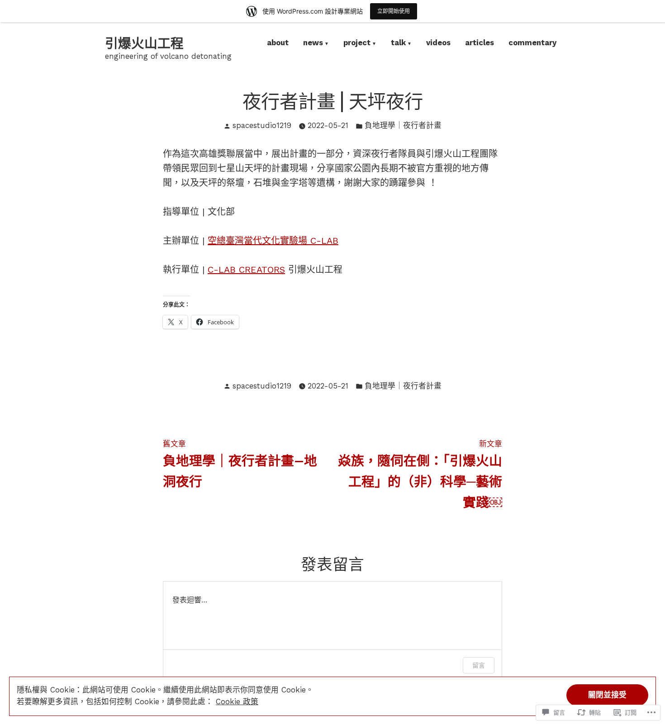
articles (479, 43)
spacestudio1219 (262, 125)
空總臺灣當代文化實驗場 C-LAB (273, 240)
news (313, 43)
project (356, 43)
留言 (478, 665)
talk (398, 43)
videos (438, 43)
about (278, 43)
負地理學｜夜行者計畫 (403, 125)
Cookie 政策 (237, 701)
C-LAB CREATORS (246, 269)
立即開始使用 (393, 11)
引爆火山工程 (144, 43)
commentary (532, 43)
